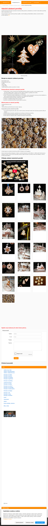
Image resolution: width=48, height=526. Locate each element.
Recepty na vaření (8, 374)
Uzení (5, 397)
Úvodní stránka (5, 5)
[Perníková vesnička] (24, 251)
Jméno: (10, 333)
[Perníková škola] (8, 231)
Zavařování (6, 399)
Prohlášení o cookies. (7, 519)
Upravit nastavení (19, 522)
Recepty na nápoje (8, 390)
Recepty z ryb (7, 392)
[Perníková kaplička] (39, 267)
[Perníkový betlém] (24, 211)
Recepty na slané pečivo (9, 388)
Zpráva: (10, 343)
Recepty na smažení (8, 377)
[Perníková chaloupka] (24, 267)
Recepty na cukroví (8, 386)
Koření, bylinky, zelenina (9, 403)
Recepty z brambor (8, 395)
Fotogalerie (36, 2)
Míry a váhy (6, 405)
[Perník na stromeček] (24, 192)
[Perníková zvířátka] (39, 251)
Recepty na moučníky (8, 387)
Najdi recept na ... (6, 2)
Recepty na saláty (8, 384)
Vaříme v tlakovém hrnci (9, 372)
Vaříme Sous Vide (7, 370)
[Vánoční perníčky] (8, 192)
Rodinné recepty (15, 2)
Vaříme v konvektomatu (9, 371)
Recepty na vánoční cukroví (15, 5)
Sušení (5, 401)
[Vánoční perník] (39, 192)
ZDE (9, 15)
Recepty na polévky (8, 380)
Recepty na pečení (8, 376)
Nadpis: (10, 339)
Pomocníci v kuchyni (27, 2)
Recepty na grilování (8, 378)
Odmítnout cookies (30, 522)
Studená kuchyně (7, 382)
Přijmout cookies (39, 522)
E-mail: (10, 336)
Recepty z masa (7, 394)
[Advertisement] (24, 25)
